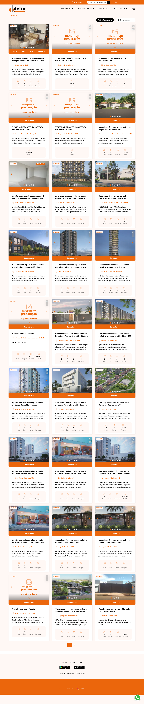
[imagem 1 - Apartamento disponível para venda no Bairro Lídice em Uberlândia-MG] (72, 243)
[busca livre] (108, 2)
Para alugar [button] (103, 8)
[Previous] (12, 36)
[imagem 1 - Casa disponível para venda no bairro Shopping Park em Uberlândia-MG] (72, 587)
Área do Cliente (77, 2)
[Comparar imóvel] (47, 29)
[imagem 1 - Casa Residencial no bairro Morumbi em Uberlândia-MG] (115, 587)
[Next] (46, 36)
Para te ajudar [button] (120, 8)
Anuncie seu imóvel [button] (85, 8)
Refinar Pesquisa (104, 20)
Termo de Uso (80, 673)
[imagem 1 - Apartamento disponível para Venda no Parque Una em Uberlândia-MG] (72, 174)
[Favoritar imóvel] (47, 26)
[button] (116, 2)
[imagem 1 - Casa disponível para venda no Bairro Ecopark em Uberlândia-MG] (72, 518)
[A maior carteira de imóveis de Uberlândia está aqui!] (18, 8)
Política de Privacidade (66, 673)
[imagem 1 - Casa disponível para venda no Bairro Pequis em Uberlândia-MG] (115, 105)
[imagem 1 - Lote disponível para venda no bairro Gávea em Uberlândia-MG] (115, 380)
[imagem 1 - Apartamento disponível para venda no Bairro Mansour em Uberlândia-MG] (115, 311)
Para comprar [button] (66, 8)
